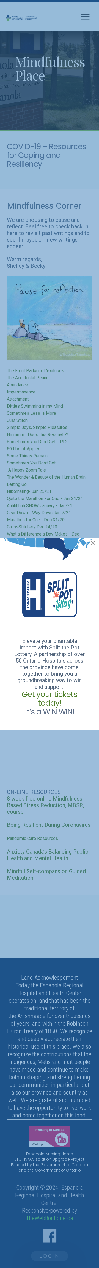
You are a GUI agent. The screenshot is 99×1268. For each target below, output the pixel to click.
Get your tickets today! (49, 698)
